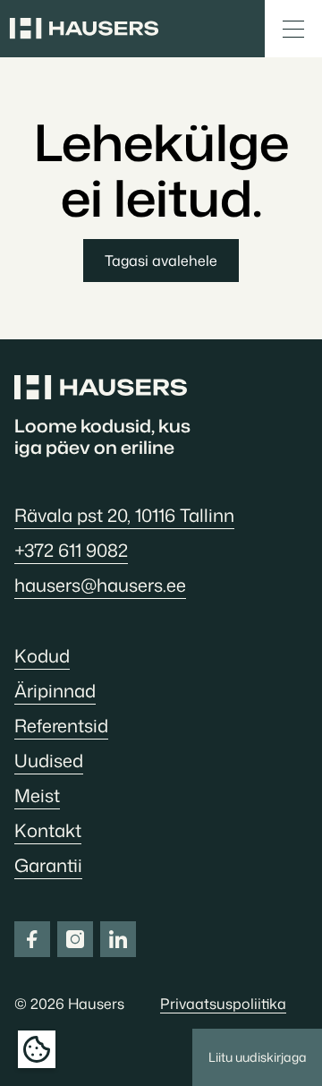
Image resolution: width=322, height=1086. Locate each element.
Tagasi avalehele (161, 260)
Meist (37, 795)
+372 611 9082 (71, 549)
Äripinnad (55, 690)
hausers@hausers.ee (100, 584)
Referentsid (61, 725)
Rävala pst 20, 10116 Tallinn (124, 514)
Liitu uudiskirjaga (257, 1056)
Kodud (42, 655)
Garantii (48, 864)
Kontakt (47, 829)
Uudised (48, 760)
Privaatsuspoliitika (223, 1003)
